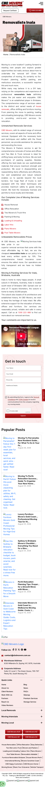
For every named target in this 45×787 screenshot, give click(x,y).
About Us (5, 688)
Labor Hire (8, 225)
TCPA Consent (23, 399)
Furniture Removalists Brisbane (13, 757)
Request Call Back (10, 10)
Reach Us (5, 702)
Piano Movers (10, 228)
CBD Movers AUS (13, 732)
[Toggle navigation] (41, 3)
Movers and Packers (30, 748)
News (26, 688)
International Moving (12, 761)
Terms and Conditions (22, 777)
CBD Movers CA (31, 737)
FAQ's (26, 691)
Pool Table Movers (12, 233)
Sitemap (27, 695)
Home (3, 685)
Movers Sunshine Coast (30, 761)
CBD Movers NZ (31, 732)
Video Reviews (7, 705)
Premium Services (31, 698)
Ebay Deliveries (36, 745)
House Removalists (9, 745)
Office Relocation (23, 745)
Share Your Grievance (21, 767)
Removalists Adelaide (29, 754)
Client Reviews (7, 691)
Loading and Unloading (11, 751)
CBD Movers (6, 130)
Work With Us (6, 695)
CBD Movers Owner (31, 764)
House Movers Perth (34, 757)
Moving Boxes (7, 767)
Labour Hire (25, 751)
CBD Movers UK (14, 737)
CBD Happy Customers (14, 764)
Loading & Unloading (13, 220)
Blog (25, 685)
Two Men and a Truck (14, 748)
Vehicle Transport (37, 767)
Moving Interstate (9, 716)
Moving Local (7, 722)
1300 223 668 (36, 10)
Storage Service (30, 702)
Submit (23, 416)
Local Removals (8, 710)
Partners (4, 698)
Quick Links (6, 680)
